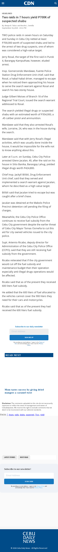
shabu (22, 415)
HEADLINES (7, 13)
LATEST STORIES (9, 457)
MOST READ (24, 457)
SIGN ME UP (29, 337)
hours (11, 415)
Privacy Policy (38, 487)
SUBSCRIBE (29, 481)
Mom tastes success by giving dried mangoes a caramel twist (24, 391)
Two (37, 415)
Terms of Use (40, 486)
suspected (30, 415)
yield (42, 415)
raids (17, 415)
